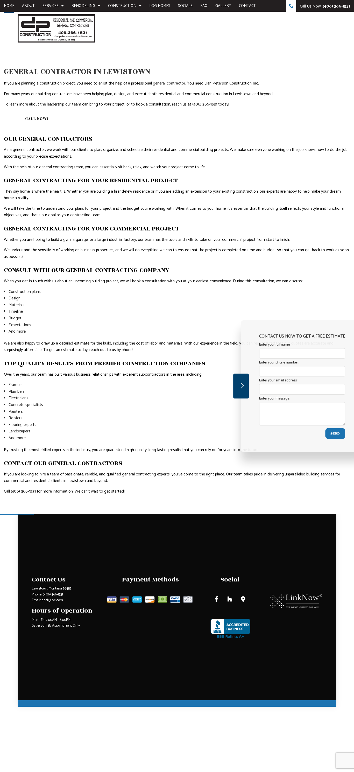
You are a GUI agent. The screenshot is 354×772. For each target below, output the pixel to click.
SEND (319, 433)
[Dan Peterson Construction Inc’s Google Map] (243, 599)
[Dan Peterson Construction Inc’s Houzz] (229, 599)
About (28, 6)
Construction (122, 6)
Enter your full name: (258, 344)
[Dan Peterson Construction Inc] (56, 28)
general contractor (169, 83)
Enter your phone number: (262, 362)
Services (51, 6)
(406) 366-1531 (53, 595)
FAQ (204, 6)
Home (9, 6)
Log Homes (159, 6)
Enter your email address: (262, 380)
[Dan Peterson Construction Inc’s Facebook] (216, 599)
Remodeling (83, 6)
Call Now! (37, 119)
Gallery (223, 6)
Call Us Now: (324, 6)
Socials (185, 6)
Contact (247, 6)
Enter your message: (258, 398)
